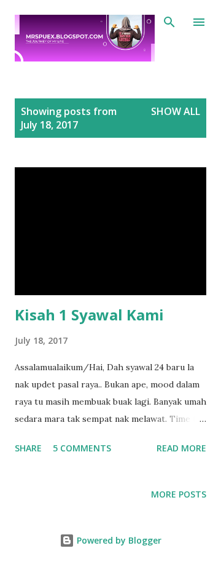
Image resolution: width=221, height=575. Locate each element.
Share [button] (28, 448)
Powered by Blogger (117, 540)
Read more (181, 448)
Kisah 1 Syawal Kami (89, 314)
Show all (175, 111)
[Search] (169, 22)
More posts (178, 494)
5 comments (82, 448)
